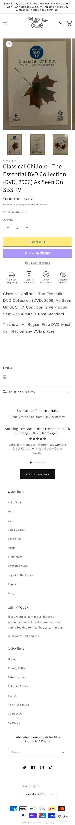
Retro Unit (32, 823)
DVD (10, 511)
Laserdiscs (14, 539)
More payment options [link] (37, 262)
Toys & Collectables (20, 575)
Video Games (16, 529)
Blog (11, 593)
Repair (12, 584)
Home (12, 659)
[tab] (31, 463)
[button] (5, 22)
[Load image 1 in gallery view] (14, 144)
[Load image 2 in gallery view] (37, 144)
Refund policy (17, 677)
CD (10, 520)
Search (12, 695)
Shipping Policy (18, 686)
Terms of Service (18, 704)
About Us (14, 722)
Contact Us (15, 713)
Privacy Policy (16, 668)
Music (11, 548)
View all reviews (37, 474)
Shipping (20, 204)
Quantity (8, 219)
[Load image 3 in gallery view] (60, 144)
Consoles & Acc (17, 566)
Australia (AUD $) (35, 794)
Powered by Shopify (45, 823)
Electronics (15, 557)
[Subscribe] (62, 752)
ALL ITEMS (14, 502)
